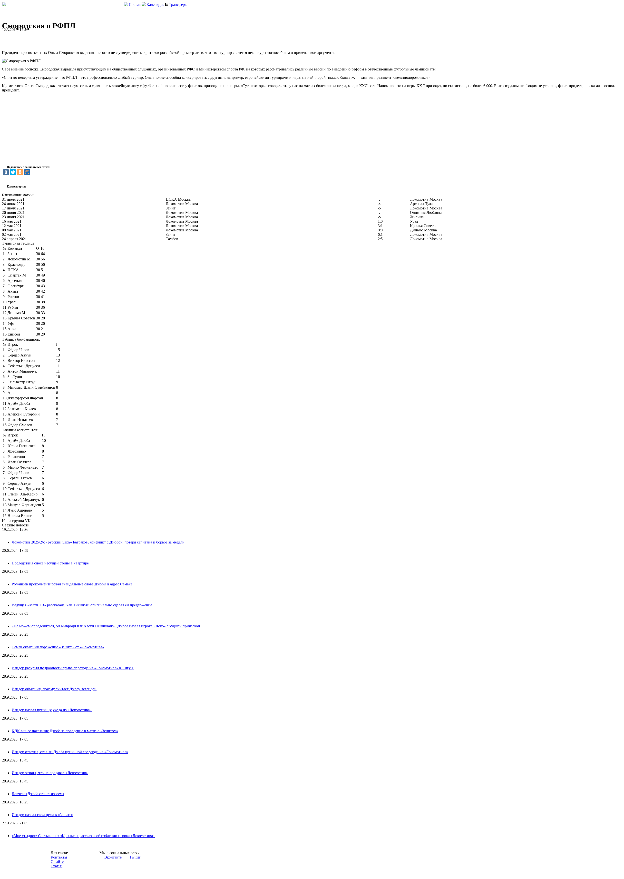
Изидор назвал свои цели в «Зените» (42, 815)
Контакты (59, 857)
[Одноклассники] (20, 172)
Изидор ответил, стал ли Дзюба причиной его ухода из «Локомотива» (70, 752)
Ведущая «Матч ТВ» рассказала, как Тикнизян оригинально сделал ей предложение (82, 605)
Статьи (56, 866)
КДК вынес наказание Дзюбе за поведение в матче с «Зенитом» (65, 731)
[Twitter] (13, 172)
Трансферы (177, 4)
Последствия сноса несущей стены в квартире (50, 563)
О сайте (57, 861)
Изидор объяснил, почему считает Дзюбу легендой (54, 689)
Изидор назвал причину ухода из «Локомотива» (52, 710)
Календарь (155, 4)
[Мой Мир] (27, 172)
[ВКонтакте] (6, 172)
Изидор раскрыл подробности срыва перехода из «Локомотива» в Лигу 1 (73, 668)
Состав (134, 4)
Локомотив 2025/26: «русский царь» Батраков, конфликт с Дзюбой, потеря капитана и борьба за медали (98, 542)
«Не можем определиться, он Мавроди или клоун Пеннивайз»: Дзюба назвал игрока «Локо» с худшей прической (106, 626)
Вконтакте (113, 857)
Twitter (134, 857)
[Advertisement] (59, 39)
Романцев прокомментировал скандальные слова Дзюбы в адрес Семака (72, 584)
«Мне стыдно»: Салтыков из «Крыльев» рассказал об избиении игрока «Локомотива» (83, 836)
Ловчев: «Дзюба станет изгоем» (38, 794)
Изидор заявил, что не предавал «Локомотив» (50, 773)
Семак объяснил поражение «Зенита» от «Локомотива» (58, 647)
